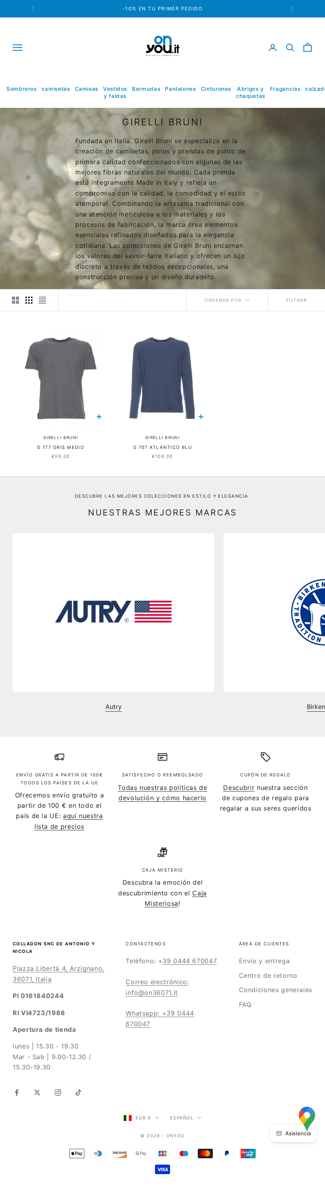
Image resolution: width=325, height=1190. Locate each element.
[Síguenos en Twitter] (37, 1092)
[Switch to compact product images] (42, 300)
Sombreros (21, 89)
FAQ (245, 1004)
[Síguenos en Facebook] (17, 1092)
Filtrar (296, 300)
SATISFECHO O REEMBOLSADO (162, 775)
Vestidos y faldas (115, 92)
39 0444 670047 (189, 961)
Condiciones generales (275, 990)
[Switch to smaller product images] (28, 300)
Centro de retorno (268, 975)
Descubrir (238, 787)
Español (181, 1118)
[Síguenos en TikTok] (78, 1092)
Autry (113, 707)
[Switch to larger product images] (15, 300)
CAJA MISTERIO (163, 870)
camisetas (56, 89)
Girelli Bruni (60, 437)
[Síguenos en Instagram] (58, 1092)
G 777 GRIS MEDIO (60, 447)
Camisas (86, 89)
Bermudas (146, 89)
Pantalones (180, 89)
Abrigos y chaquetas (250, 92)
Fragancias (285, 89)
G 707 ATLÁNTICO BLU (162, 447)
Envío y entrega (264, 961)
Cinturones (216, 89)
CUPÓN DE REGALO (265, 775)
